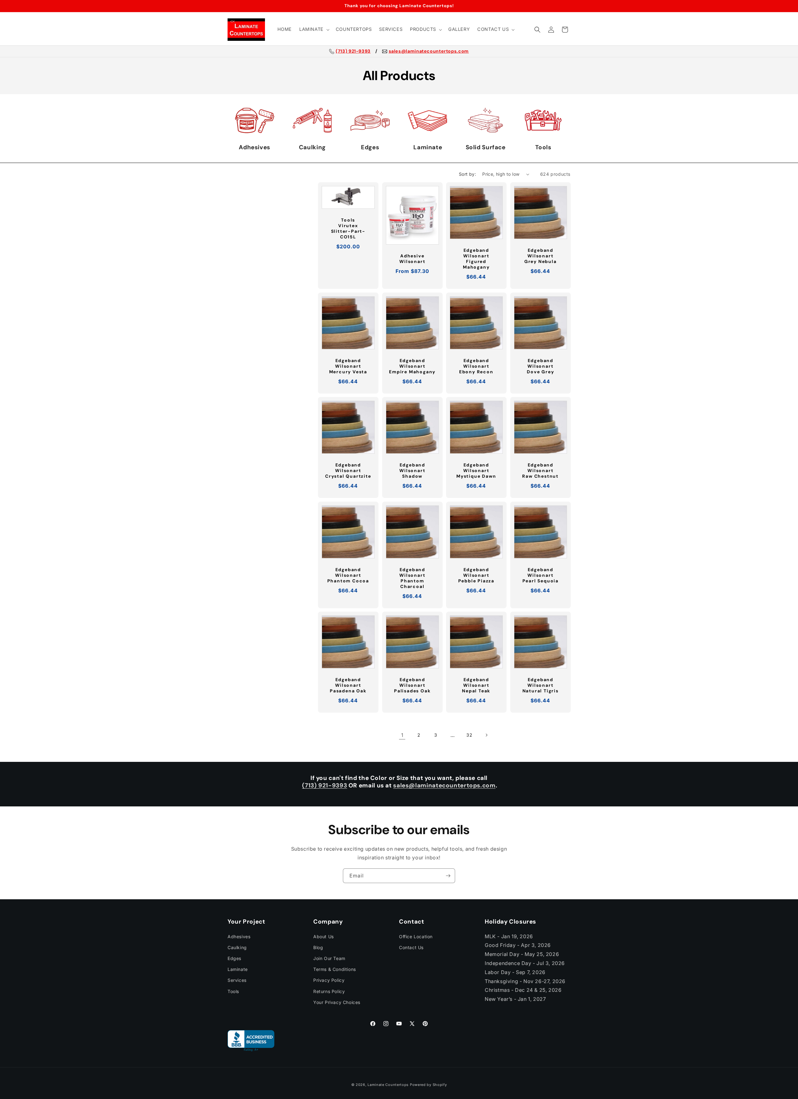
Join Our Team (329, 958)
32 (469, 735)
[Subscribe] (448, 875)
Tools (233, 991)
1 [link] (402, 735)
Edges (234, 958)
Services (237, 980)
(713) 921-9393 (353, 51)
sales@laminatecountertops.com (429, 51)
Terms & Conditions (334, 969)
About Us (323, 936)
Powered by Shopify (428, 1084)
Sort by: (467, 174)
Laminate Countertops (388, 1084)
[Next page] (486, 735)
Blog (318, 947)
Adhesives (239, 936)
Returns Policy (329, 991)
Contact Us (411, 947)
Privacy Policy (328, 980)
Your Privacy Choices (336, 1002)
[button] (314, 29)
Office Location (416, 936)
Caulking (237, 947)
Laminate (238, 969)
